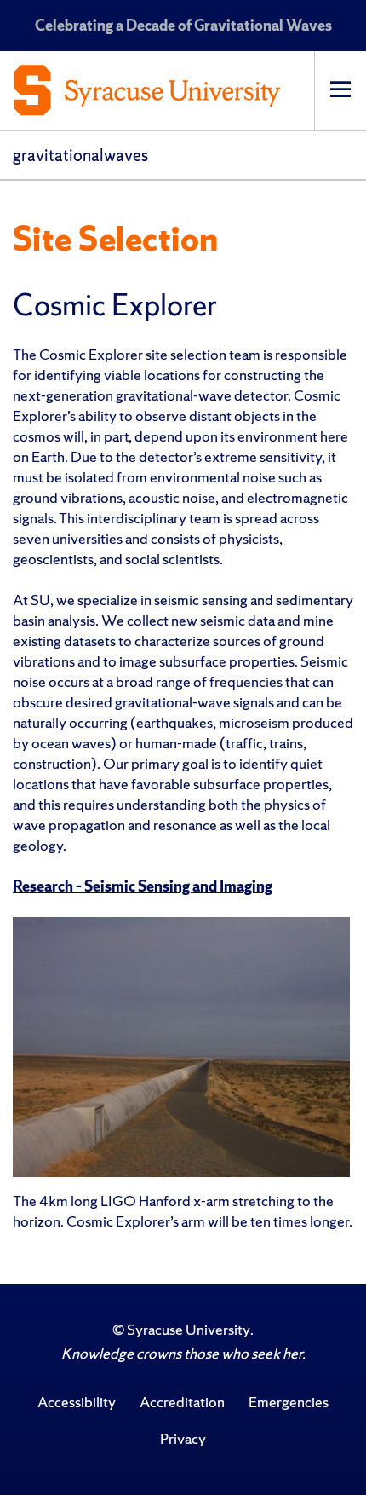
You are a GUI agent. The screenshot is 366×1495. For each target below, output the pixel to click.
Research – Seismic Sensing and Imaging (142, 886)
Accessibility (76, 1401)
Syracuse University (188, 1329)
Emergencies (289, 1401)
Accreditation (182, 1401)
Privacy (183, 1438)
